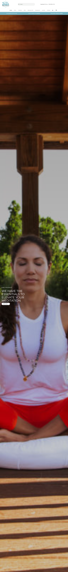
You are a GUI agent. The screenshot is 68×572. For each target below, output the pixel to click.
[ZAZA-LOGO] (6, 1)
